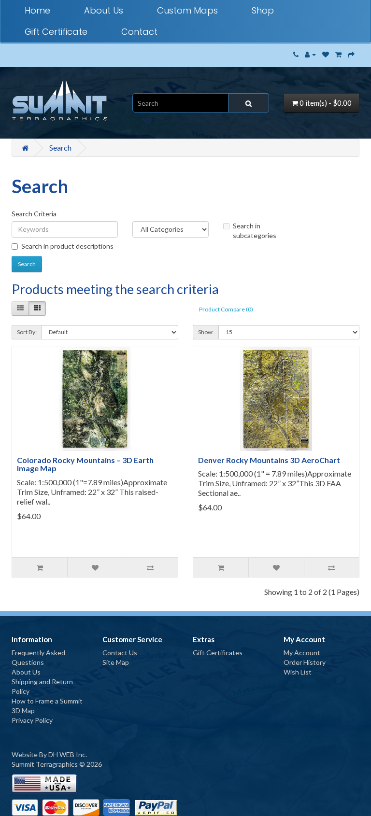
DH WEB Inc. (67, 754)
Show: (206, 332)
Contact (139, 32)
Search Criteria (34, 214)
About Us (103, 10)
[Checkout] (351, 54)
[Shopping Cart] (338, 54)
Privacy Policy (32, 720)
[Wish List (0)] (325, 54)
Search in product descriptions (67, 246)
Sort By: (27, 332)
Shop (263, 10)
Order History (305, 662)
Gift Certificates (218, 652)
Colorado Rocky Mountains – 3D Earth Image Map (85, 464)
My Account (302, 652)
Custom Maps (187, 10)
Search (60, 147)
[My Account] (310, 54)
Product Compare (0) (226, 309)
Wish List (298, 672)
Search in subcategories (254, 230)
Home (37, 10)
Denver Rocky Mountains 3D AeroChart (269, 459)
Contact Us (119, 652)
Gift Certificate (56, 32)
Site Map (115, 662)
